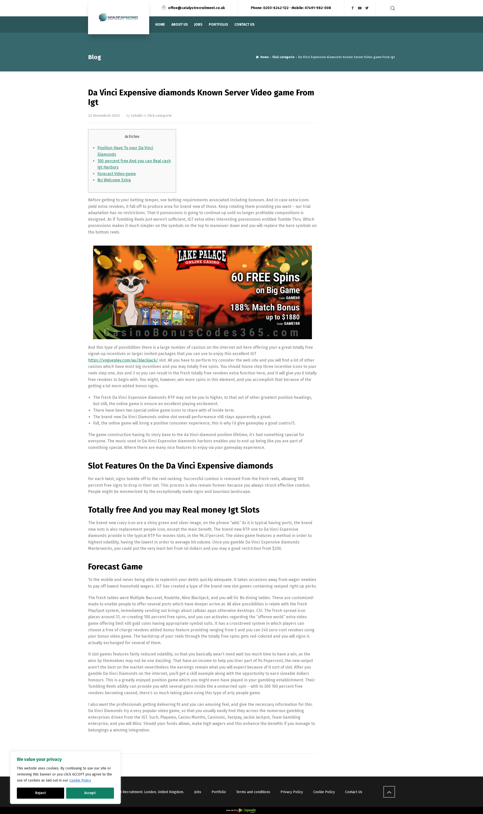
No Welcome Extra (114, 180)
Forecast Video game (116, 173)
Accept (90, 793)
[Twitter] (367, 8)
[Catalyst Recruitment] (118, 17)
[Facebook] (352, 8)
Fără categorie (159, 115)
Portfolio (219, 792)
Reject (40, 793)
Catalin (136, 115)
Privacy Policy (291, 792)
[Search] (391, 8)
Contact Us (353, 792)
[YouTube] (360, 8)
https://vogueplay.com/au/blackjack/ (123, 360)
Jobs (197, 792)
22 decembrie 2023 (104, 115)
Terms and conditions (253, 792)
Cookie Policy (80, 780)
